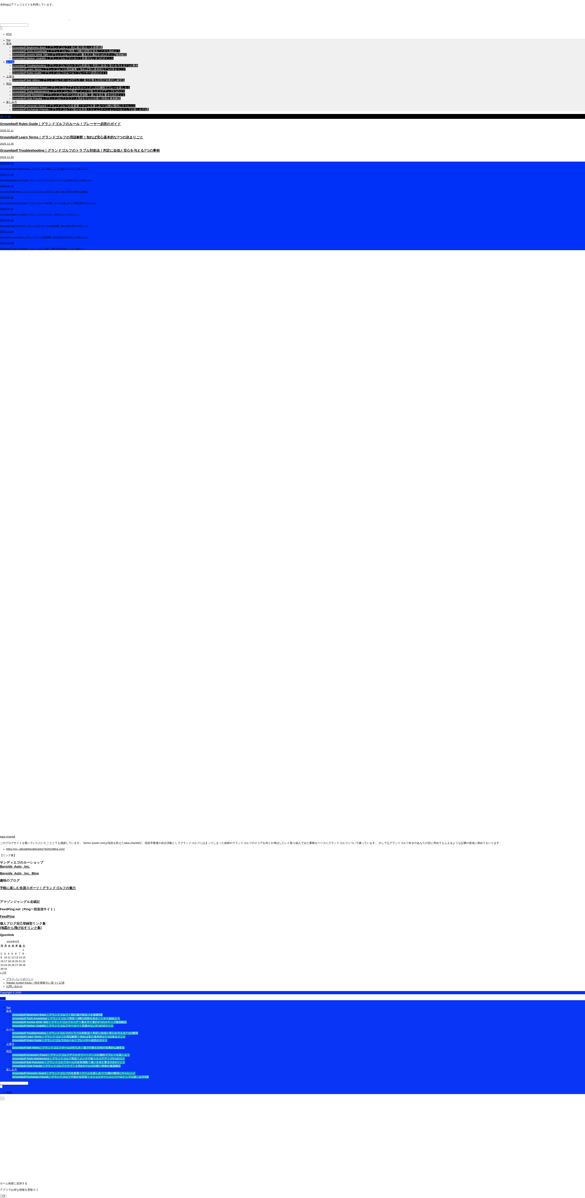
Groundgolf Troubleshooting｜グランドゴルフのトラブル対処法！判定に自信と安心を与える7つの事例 (75, 65)
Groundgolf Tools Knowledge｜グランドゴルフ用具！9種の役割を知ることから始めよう (66, 50)
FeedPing (7, 916)
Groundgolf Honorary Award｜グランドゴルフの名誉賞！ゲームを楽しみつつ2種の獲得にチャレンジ (73, 105)
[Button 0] (2, 1098)
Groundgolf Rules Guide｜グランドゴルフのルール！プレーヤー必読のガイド (59, 72)
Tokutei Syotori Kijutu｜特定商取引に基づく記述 (35, 982)
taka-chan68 (7, 836)
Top (8, 40)
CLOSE (4, 1001)
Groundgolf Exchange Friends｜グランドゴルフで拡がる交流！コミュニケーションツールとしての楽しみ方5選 (80, 109)
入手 (3, 1196)
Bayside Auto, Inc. (15, 866)
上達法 (10, 76)
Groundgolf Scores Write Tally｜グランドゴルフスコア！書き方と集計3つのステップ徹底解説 (69, 54)
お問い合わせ (14, 986)
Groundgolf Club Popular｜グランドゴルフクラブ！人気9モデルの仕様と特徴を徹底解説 (66, 98)
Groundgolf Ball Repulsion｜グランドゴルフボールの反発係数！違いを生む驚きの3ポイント (68, 94)
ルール (10, 61)
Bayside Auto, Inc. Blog (19, 873)
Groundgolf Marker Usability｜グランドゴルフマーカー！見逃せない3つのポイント (62, 58)
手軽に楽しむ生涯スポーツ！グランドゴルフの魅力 (38, 888)
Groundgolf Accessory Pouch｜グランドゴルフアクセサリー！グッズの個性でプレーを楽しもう (71, 87)
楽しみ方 (11, 102)
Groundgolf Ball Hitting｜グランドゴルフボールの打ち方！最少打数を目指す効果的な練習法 (68, 80)
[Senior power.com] (56, 18)
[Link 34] (292, 833)
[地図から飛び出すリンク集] (21, 927)
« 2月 (3, 972)
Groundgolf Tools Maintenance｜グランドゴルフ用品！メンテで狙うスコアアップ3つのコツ (68, 91)
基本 (9, 43)
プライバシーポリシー (20, 979)
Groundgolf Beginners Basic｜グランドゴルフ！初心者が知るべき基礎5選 (57, 47)
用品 (9, 83)
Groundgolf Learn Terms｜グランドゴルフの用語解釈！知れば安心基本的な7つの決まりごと (69, 69)
